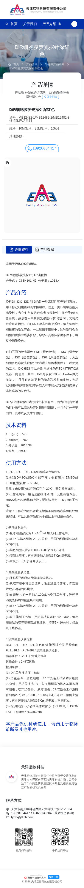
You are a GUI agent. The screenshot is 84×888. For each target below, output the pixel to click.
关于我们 (30, 24)
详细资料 (21, 249)
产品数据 (47, 249)
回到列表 (52, 96)
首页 (14, 24)
